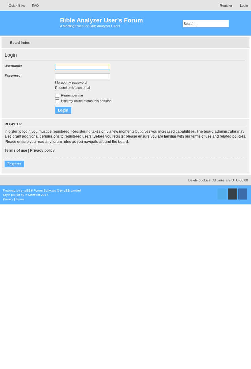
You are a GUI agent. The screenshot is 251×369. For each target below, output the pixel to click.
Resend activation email (72, 87)
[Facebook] (242, 194)
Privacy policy (42, 150)
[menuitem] (33, 5)
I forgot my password (71, 82)
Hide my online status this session (85, 101)
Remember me (71, 95)
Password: (13, 75)
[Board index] (31, 23)
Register (14, 163)
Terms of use (16, 150)
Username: (13, 66)
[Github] (232, 194)
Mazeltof (34, 194)
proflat (15, 194)
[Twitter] (222, 194)
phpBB (26, 190)
